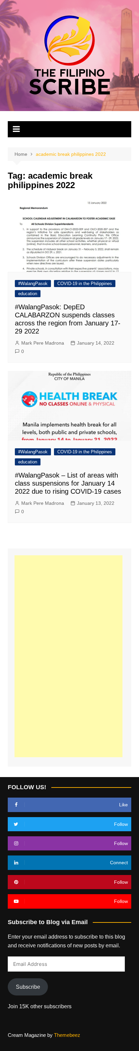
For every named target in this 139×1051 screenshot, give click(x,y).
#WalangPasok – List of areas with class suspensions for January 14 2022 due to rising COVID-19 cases (68, 483)
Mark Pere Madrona (42, 343)
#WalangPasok (33, 283)
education (27, 293)
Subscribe (28, 987)
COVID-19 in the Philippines (84, 283)
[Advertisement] (68, 656)
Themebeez (67, 1035)
